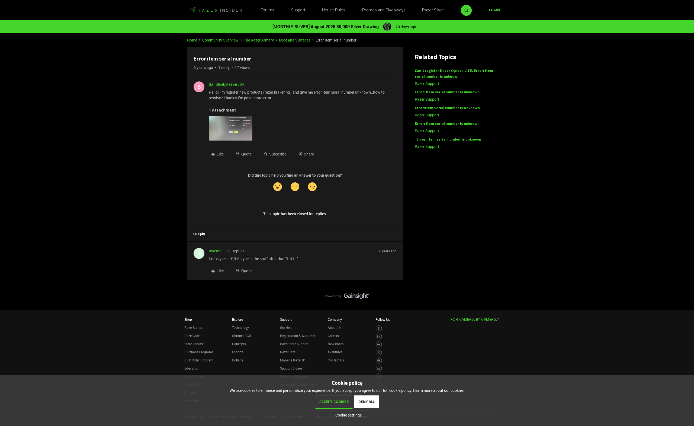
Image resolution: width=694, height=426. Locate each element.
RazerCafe (192, 335)
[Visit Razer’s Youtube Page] (378, 360)
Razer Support (427, 83)
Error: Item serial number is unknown (447, 92)
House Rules (333, 10)
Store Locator (194, 344)
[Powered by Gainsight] (347, 297)
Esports (237, 352)
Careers (333, 335)
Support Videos (291, 368)
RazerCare (287, 352)
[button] (494, 10)
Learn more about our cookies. (439, 390)
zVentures (335, 352)
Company (335, 319)
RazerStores (193, 327)
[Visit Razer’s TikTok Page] (378, 368)
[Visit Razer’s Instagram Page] (378, 336)
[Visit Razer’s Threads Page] (378, 344)
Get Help (286, 327)
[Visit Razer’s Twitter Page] (378, 352)
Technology (240, 327)
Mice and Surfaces (294, 40)
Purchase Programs (198, 352)
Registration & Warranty (297, 335)
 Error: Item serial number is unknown (448, 139)
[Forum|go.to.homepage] (215, 10)
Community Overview (220, 40)
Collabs (237, 360)
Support (298, 10)
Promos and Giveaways (384, 10)
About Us (334, 327)
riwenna (216, 250)
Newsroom (335, 344)
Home (192, 40)
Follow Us (382, 319)
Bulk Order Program (198, 360)
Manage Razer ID (292, 360)
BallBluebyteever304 (226, 84)
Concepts (239, 344)
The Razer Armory (259, 40)
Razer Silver (433, 10)
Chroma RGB (241, 335)
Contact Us (336, 360)
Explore (237, 319)
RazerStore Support (294, 344)
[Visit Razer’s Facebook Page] (378, 328)
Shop (188, 319)
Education (191, 368)
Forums (267, 10)
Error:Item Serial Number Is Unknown (447, 108)
